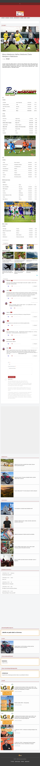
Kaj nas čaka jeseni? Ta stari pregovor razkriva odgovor (26, 490)
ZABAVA (28, 17)
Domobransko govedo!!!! (7, 574)
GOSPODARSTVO (17, 17)
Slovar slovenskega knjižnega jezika (9, 668)
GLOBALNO (7, 17)
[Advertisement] (20, 8)
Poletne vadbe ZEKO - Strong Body (22, 702)
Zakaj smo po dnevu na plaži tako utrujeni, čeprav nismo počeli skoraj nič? (25, 465)
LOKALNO (3, 17)
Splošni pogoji (17, 761)
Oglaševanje (27, 761)
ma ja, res (4, 579)
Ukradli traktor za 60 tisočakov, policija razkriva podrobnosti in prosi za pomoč (24, 647)
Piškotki (22, 761)
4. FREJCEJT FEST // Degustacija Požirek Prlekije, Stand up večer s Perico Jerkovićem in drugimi (25, 743)
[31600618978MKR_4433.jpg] (20, 247)
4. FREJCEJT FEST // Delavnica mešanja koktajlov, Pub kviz (26, 730)
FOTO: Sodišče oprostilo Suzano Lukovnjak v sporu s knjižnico (25, 560)
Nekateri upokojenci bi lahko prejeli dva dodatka (24, 534)
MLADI (25, 17)
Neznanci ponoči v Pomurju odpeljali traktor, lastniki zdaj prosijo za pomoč (25, 478)
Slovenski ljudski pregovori (7, 627)
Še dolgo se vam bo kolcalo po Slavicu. (9, 588)
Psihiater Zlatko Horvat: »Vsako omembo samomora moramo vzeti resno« (25, 521)
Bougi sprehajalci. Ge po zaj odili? (8, 592)
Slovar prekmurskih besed (7, 656)
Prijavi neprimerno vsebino (17, 298)
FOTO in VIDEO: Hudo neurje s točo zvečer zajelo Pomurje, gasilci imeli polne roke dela (25, 547)
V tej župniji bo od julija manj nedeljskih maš (24, 508)
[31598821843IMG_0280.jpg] (30, 247)
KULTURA (21, 17)
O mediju (12, 761)
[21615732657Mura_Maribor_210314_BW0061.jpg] (9, 247)
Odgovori (35, 286)
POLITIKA (11, 17)
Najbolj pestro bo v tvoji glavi (7, 583)
